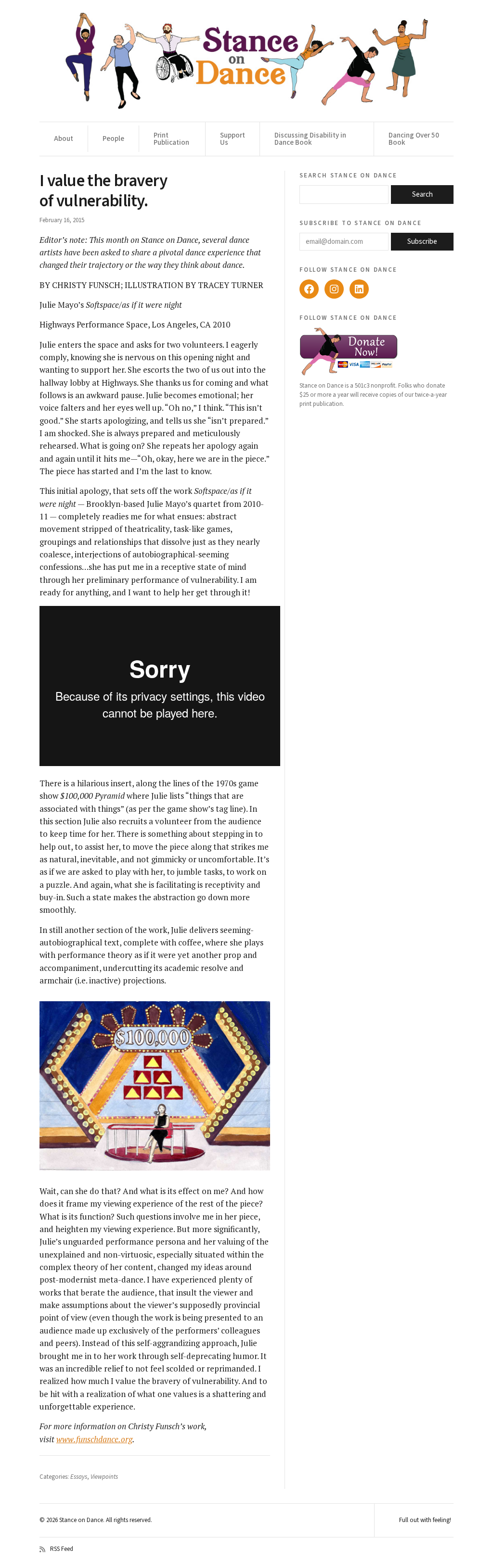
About (63, 139)
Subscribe (422, 242)
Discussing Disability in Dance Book (310, 139)
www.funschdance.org (94, 1439)
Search (422, 194)
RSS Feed (61, 1549)
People (113, 139)
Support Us (232, 139)
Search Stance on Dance (348, 175)
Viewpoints (104, 1477)
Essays (78, 1477)
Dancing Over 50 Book (414, 139)
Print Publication (171, 139)
